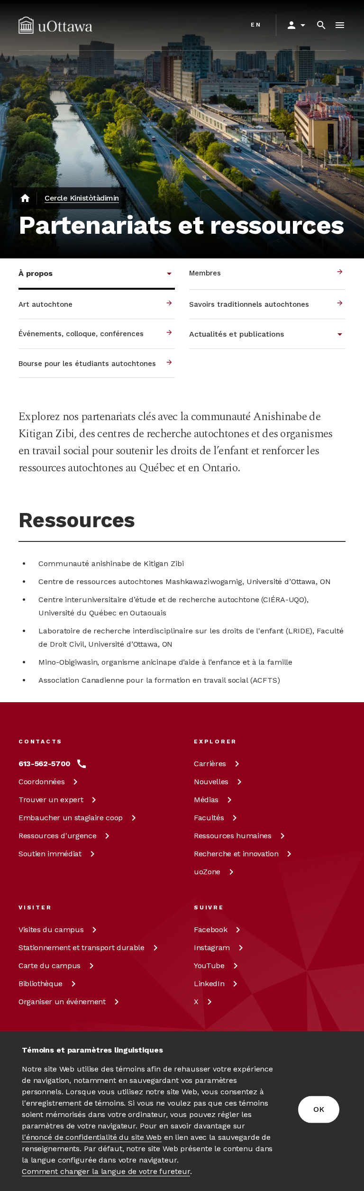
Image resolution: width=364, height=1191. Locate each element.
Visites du (50, 929)
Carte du (49, 965)
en (256, 24)
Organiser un (62, 1001)
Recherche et (236, 853)
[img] (55, 25)
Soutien (50, 853)
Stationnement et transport (81, 947)
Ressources (57, 835)
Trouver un (50, 799)
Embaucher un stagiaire (70, 817)
